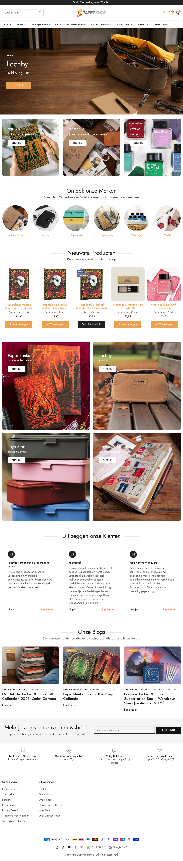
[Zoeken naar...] (40, 12)
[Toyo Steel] (76, 218)
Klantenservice (10, 789)
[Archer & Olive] (15, 218)
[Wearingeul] (137, 218)
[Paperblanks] (107, 218)
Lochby (45, 235)
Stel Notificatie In (19, 324)
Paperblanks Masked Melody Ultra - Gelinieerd (19, 306)
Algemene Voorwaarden (15, 816)
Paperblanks (107, 235)
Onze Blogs (45, 800)
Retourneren (9, 805)
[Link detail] (30, 147)
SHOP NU (18, 85)
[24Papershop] (91, 12)
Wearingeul (137, 235)
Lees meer (8, 705)
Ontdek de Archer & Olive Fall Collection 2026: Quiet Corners (29, 696)
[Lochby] (46, 218)
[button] (33, 271)
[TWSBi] (168, 218)
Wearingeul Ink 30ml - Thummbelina (91, 306)
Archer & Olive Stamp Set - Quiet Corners (164, 306)
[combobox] (23, 12)
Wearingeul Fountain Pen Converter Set (55, 306)
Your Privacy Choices (13, 821)
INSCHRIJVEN (168, 730)
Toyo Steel (76, 235)
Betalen (6, 800)
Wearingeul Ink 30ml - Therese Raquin (128, 306)
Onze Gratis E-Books (50, 805)
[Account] (163, 13)
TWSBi (167, 235)
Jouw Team (44, 810)
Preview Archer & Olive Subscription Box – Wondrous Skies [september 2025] (149, 698)
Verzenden (8, 794)
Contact (43, 789)
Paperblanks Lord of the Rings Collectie (88, 696)
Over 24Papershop (49, 816)
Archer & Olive (15, 235)
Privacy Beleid (10, 810)
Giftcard (43, 794)
